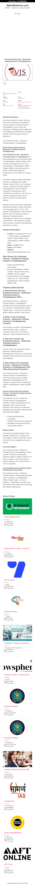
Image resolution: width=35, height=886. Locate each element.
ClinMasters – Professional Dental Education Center (17, 643)
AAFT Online (8, 864)
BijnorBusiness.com (17, 5)
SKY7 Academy (9, 580)
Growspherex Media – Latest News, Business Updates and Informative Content (17, 675)
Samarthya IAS (9, 801)
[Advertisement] (17, 34)
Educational (6, 519)
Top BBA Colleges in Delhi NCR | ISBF (16, 769)
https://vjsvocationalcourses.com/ (25, 101)
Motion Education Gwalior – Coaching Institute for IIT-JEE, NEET (17, 548)
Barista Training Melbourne (13, 832)
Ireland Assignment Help (12, 517)
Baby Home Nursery (10, 611)
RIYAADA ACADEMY (11, 706)
